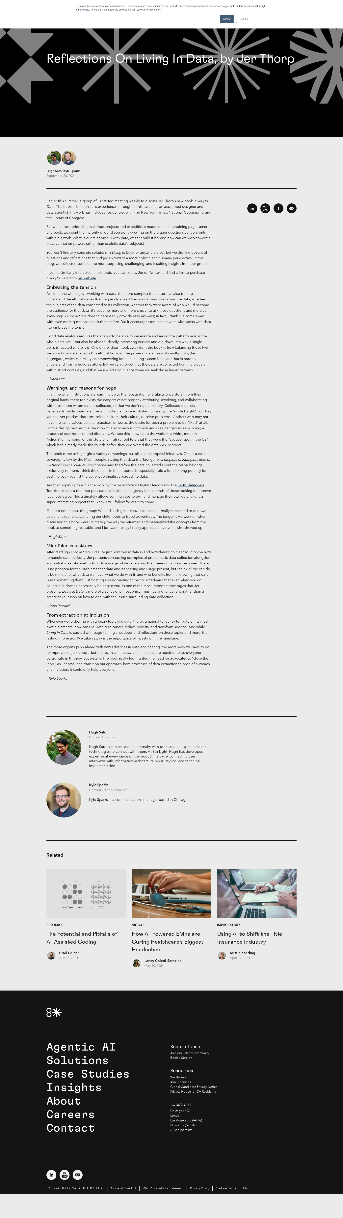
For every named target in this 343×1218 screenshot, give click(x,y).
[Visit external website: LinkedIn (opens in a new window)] (51, 1175)
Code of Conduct (123, 1188)
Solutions (77, 1060)
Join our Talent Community (189, 1053)
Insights (74, 1087)
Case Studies (88, 1074)
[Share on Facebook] (278, 208)
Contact (70, 1128)
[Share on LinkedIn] (252, 208)
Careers (70, 1114)
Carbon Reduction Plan (232, 1188)
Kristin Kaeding (242, 953)
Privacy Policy (199, 1188)
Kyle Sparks (71, 171)
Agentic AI (81, 1047)
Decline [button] (244, 18)
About (63, 1101)
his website (87, 278)
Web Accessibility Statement (163, 1188)
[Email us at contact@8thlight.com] (78, 1175)
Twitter (154, 273)
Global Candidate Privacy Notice (193, 1087)
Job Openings (180, 1082)
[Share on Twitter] (265, 208)
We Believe (178, 1077)
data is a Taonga (141, 459)
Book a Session (181, 1058)
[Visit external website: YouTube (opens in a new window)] (64, 1175)
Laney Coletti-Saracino (163, 961)
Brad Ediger (69, 953)
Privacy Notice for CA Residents (193, 1091)
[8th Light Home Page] (54, 1012)
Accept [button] (226, 18)
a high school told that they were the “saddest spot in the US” (157, 439)
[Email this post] (292, 208)
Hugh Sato (54, 171)
